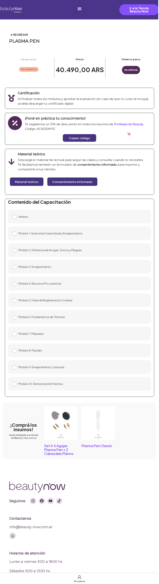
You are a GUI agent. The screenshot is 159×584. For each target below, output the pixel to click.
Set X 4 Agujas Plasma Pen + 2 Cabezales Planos (58, 449)
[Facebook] (42, 501)
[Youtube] (50, 501)
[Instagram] (33, 501)
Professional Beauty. (128, 124)
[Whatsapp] (12, 535)
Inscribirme (131, 69)
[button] (79, 9)
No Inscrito (28, 69)
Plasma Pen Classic (96, 445)
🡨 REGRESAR (19, 34)
